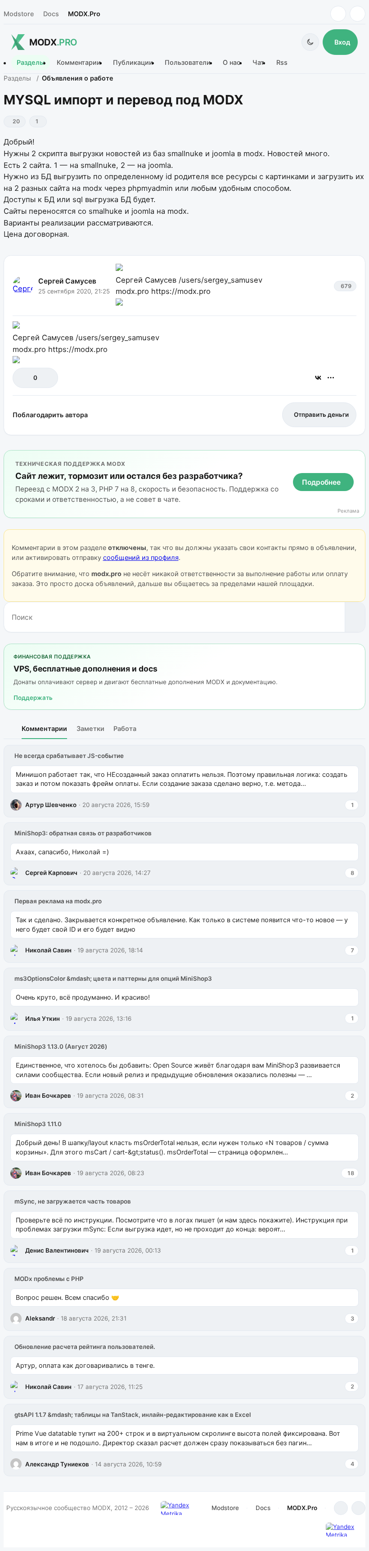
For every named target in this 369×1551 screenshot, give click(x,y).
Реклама (348, 511)
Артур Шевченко (50, 804)
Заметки (90, 728)
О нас (231, 63)
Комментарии (79, 63)
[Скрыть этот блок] (357, 459)
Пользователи (188, 63)
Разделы (31, 63)
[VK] (357, 14)
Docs (51, 14)
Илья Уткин (42, 1018)
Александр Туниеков (57, 1464)
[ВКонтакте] (318, 377)
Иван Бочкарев (48, 1095)
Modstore (19, 14)
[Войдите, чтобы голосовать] (24, 378)
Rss (282, 63)
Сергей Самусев (67, 281)
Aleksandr (40, 1318)
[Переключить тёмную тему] (310, 42)
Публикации (133, 63)
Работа (124, 728)
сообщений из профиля (141, 557)
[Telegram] (338, 14)
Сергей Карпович (51, 872)
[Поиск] (355, 617)
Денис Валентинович (57, 1250)
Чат (258, 63)
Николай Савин (48, 950)
